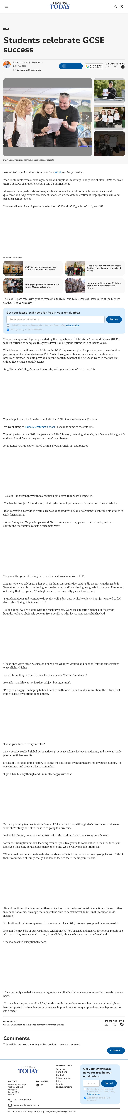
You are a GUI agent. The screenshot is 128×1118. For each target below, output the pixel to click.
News (6, 29)
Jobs (58, 1081)
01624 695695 (24, 1099)
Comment (116, 1050)
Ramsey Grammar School (40, 426)
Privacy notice (72, 325)
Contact (60, 1075)
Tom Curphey (22, 62)
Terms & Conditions (61, 1070)
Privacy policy (63, 1078)
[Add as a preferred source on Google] (94, 66)
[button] (6, 6)
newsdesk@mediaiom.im (26, 1105)
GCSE (58, 172)
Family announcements (64, 1085)
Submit (114, 319)
